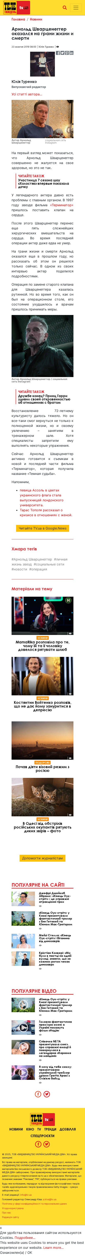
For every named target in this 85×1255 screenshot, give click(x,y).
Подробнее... (25, 1238)
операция (39, 569)
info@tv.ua (26, 1194)
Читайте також (43, 181)
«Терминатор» (61, 205)
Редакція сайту (10, 1217)
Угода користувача (13, 1208)
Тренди (50, 1129)
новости (20, 569)
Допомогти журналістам (42, 858)
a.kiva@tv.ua (49, 1199)
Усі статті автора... (27, 94)
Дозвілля (68, 1129)
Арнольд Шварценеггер (33, 559)
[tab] (38, 1094)
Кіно (30, 1129)
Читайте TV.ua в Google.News (42, 528)
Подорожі (42, 762)
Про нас (6, 1212)
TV (39, 1129)
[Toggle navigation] (76, 8)
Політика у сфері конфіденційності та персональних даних (34, 1203)
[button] (65, 7)
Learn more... (53, 1247)
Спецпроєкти (42, 1136)
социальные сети (50, 564)
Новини (36, 19)
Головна (18, 19)
